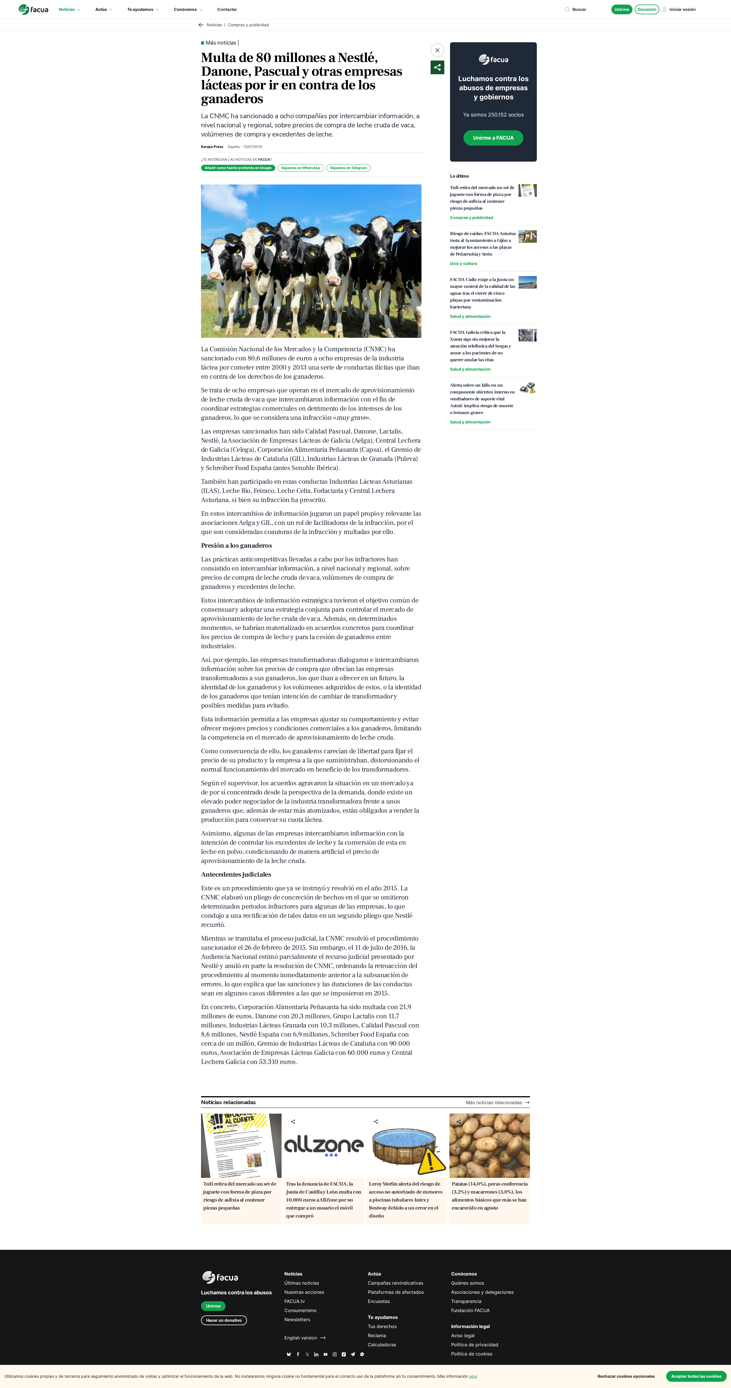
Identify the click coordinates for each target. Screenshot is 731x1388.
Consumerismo (300, 1310)
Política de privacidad (474, 1344)
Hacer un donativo (224, 1320)
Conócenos (185, 9)
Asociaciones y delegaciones (482, 1292)
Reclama (377, 1335)
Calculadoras (382, 1344)
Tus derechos (382, 1326)
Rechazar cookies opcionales (626, 1376)
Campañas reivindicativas (395, 1283)
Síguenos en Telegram (348, 168)
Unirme (622, 9)
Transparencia (466, 1301)
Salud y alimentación (470, 316)
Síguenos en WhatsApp (300, 168)
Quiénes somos (467, 1283)
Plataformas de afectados (396, 1292)
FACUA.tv (294, 1301)
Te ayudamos (140, 9)
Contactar (227, 9)
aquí (473, 1376)
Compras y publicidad (471, 217)
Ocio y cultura (463, 263)
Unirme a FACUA (493, 138)
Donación (647, 9)
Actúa (101, 9)
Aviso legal (463, 1335)
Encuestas (379, 1301)
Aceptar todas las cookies (696, 1376)
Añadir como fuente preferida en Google (238, 168)
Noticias (67, 9)
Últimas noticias (301, 1283)
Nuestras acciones (304, 1292)
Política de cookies (471, 1354)
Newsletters (297, 1319)
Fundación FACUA (470, 1310)
